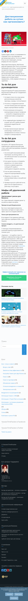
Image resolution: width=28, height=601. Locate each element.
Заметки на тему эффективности (12, 370)
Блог (8, 7)
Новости (5, 377)
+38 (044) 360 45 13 (5, 477)
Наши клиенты (5, 453)
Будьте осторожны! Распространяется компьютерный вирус (12, 299)
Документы (4, 514)
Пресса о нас (4, 552)
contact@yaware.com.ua (6, 480)
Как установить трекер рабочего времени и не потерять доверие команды (13, 325)
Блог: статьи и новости (8, 364)
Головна (4, 7)
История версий (5, 517)
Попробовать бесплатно (14, 277)
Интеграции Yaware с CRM (9, 396)
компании (22, 246)
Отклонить (14, 598)
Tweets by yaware (6, 432)
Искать (24, 349)
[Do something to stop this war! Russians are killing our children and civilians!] (3, 3)
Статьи (3, 412)
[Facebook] (3, 51)
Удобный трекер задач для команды (10, 539)
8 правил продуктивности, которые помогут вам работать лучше (11, 312)
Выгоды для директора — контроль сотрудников (14, 490)
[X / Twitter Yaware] (5, 571)
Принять (9, 594)
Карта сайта (4, 520)
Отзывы (3, 456)
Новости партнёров (8, 380)
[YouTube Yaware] (8, 571)
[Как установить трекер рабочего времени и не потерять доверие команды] (14, 322)
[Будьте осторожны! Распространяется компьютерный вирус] (14, 295)
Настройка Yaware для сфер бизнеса (13, 373)
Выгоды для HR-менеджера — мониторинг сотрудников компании (12, 498)
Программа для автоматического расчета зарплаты (12, 535)
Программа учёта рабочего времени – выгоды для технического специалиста (13, 493)
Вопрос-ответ (7, 367)
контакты (14, 262)
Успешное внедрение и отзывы (12, 386)
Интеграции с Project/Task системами (12, 399)
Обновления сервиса (9, 383)
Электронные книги (8, 389)
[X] (5, 51)
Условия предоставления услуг (9, 509)
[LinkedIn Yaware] (10, 571)
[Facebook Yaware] (2, 571)
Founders (3, 557)
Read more (18, 594)
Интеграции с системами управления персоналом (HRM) (12, 403)
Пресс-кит (4, 549)
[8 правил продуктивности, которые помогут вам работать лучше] (14, 309)
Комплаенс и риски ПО (8, 415)
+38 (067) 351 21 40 (5, 478)
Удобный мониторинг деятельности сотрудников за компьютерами (10, 531)
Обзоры (3, 409)
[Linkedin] (10, 51)
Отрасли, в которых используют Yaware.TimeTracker (9, 449)
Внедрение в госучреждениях (10, 392)
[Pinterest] (8, 51)
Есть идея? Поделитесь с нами (9, 560)
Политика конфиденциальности (9, 511)
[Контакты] (14, 469)
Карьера (3, 554)
